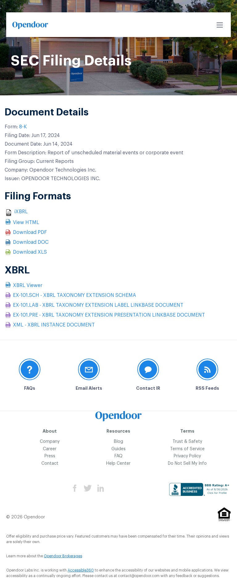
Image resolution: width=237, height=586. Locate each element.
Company (50, 441)
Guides (118, 449)
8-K (23, 126)
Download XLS (30, 252)
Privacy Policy (187, 456)
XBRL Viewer (27, 285)
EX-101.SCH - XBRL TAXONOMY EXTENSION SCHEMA (74, 295)
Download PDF (30, 232)
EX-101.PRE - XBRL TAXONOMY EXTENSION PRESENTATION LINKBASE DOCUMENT (109, 315)
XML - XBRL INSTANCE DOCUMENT (54, 324)
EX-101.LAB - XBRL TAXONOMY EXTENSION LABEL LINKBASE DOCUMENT (98, 305)
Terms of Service (187, 449)
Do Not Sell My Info (187, 463)
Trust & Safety (187, 441)
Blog (118, 441)
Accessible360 (81, 570)
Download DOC (30, 242)
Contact (49, 463)
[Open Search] (220, 25)
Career (49, 449)
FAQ (118, 456)
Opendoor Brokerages (63, 556)
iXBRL (21, 211)
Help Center (118, 463)
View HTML (26, 222)
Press (49, 456)
